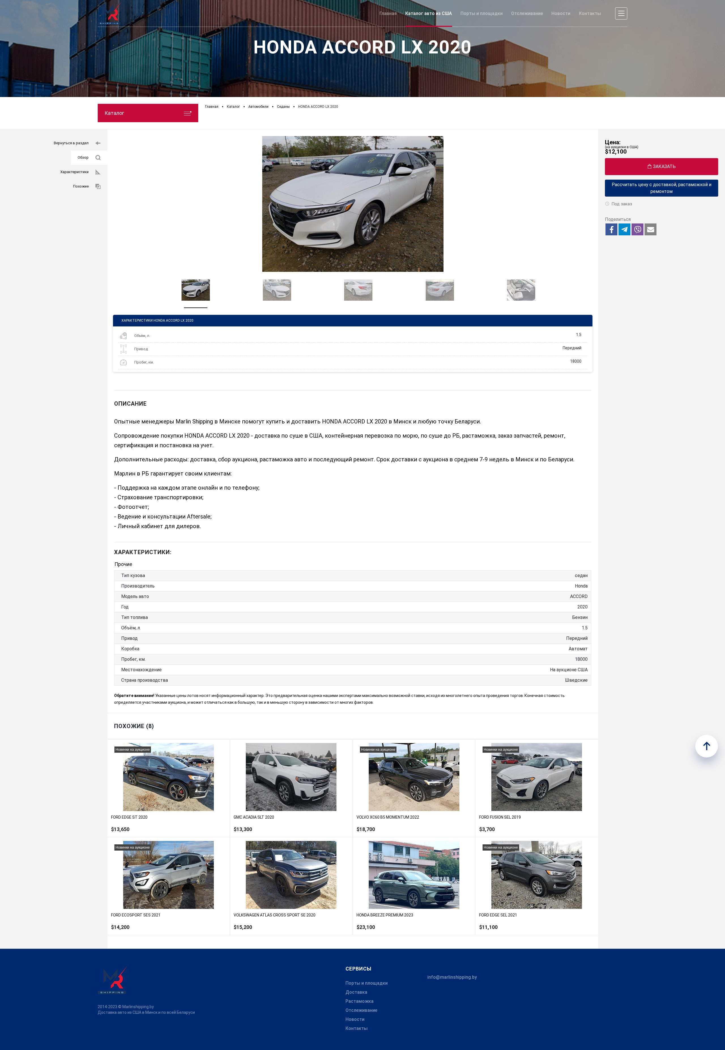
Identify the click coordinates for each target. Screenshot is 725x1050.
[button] (611, 229)
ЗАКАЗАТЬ (664, 166)
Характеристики (74, 172)
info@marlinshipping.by (452, 977)
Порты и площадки (367, 983)
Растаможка (360, 1001)
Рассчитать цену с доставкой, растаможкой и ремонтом (661, 188)
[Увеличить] (352, 204)
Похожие (81, 186)
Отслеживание (361, 1010)
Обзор (83, 157)
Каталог (114, 113)
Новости (355, 1019)
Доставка (356, 992)
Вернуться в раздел (71, 143)
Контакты (357, 1028)
